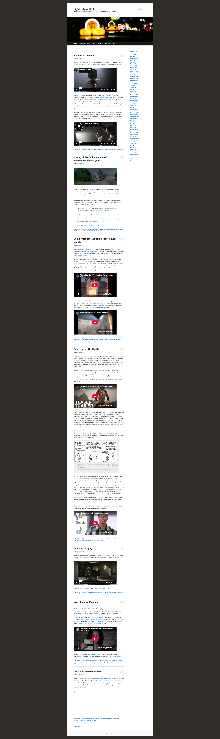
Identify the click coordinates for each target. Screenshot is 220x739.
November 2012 (134, 134)
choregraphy (101, 149)
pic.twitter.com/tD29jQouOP (102, 221)
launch (75, 339)
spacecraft (80, 341)
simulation (86, 230)
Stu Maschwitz (93, 189)
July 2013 (132, 120)
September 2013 (134, 116)
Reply (94, 341)
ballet (86, 149)
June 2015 (133, 87)
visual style (114, 662)
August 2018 (133, 67)
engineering (99, 338)
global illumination (112, 229)
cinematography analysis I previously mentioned (107, 678)
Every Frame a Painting (86, 601)
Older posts (77, 726)
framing (110, 718)
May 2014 (132, 107)
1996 (86, 229)
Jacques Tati (110, 592)
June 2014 (133, 105)
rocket (82, 339)
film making (92, 662)
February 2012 (134, 151)
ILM (74, 230)
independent (116, 718)
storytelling (117, 592)
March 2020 (133, 64)
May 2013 (132, 123)
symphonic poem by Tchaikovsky (102, 97)
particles (81, 230)
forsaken (114, 539)
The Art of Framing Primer (87, 671)
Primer (88, 683)
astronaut (89, 539)
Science (80, 338)
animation (90, 229)
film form (102, 592)
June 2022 (133, 55)
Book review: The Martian (87, 349)
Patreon (119, 656)
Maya (77, 230)
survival (94, 540)
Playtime (118, 555)
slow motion (95, 339)
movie (121, 539)
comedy (95, 592)
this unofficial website (81, 255)
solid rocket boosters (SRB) (100, 305)
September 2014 (134, 100)
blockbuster (96, 229)
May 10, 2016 (95, 215)
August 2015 (133, 84)
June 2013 (133, 122)
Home (75, 43)
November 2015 (134, 80)
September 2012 (134, 138)
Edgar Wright (112, 660)
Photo (88, 43)
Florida (107, 338)
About (114, 43)
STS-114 (81, 261)
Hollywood (120, 229)
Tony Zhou (85, 609)
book (93, 539)
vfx (94, 230)
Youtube (93, 654)
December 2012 (134, 133)
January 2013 (133, 131)
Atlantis (88, 338)
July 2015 (132, 85)
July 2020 (132, 60)
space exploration (113, 339)
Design (99, 43)
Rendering (82, 43)
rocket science (88, 339)
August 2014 (133, 102)
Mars (118, 539)
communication (105, 539)
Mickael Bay (99, 662)
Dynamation (102, 229)
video (115, 149)
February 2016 (134, 76)
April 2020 (133, 62)
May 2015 (132, 89)
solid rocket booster (104, 339)
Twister (106, 194)
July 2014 (132, 103)
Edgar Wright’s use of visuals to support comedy (92, 623)
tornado (91, 230)
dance (106, 149)
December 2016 (134, 71)
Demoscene (107, 43)
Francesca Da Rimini (84, 55)
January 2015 (133, 93)
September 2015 (134, 82)
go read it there (83, 196)
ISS (120, 338)
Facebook (78, 656)
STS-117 (87, 261)
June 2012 (133, 143)
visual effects (99, 230)
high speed (116, 338)
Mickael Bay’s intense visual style (98, 621)
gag (106, 592)
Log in (132, 161)
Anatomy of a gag (83, 548)
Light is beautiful (84, 9)
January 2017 (133, 69)
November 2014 (134, 96)
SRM (87, 341)
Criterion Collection (98, 588)
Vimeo (107, 588)
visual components (84, 720)
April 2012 (133, 147)
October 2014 (133, 98)
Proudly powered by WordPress (110, 733)
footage (111, 338)
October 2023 (133, 51)
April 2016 (133, 74)
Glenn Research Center (91, 251)
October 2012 (133, 136)
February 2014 (134, 109)
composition (105, 660)
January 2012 (133, 153)
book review (98, 539)
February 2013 (134, 129)
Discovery (93, 338)
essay (117, 660)
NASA (78, 339)
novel (75, 540)
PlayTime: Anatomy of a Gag (82, 588)
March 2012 (133, 149)
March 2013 (133, 127)
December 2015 (134, 78)
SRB (84, 341)
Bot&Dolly (90, 149)
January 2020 (133, 65)
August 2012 (133, 140)
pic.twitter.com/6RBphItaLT (103, 210)
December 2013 (134, 113)
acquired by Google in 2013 (101, 106)
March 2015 (133, 91)
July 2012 (132, 142)
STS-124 (95, 261)
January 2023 (133, 53)
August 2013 (133, 118)
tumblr (120, 654)
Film (94, 43)
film (109, 149)
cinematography (89, 592)
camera (95, 149)
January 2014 (133, 111)
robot (111, 149)
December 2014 (134, 94)
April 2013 (133, 125)
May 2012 (132, 145)
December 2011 (134, 154)
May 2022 (132, 56)
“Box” (75, 108)
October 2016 (133, 73)
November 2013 (134, 114)
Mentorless (99, 681)
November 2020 (134, 58)
